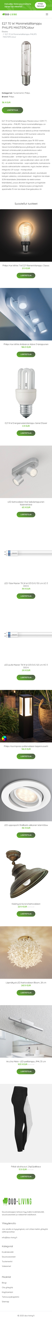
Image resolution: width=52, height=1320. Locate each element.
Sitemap (5, 1301)
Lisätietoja (12, 110)
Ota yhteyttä (7, 1287)
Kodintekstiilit (8, 1252)
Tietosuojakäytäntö (10, 1297)
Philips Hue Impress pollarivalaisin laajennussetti (26, 746)
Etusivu (5, 31)
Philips (27, 93)
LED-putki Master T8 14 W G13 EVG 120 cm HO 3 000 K (26, 666)
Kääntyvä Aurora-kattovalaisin (26, 904)
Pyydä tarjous (40, 5)
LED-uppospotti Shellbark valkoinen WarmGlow (26, 825)
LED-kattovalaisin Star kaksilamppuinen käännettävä (26, 503)
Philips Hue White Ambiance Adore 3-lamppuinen (26, 344)
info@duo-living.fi (9, 1237)
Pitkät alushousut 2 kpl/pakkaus (26, 1166)
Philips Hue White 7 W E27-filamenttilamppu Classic (26, 265)
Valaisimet (6, 1266)
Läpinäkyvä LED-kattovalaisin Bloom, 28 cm (26, 982)
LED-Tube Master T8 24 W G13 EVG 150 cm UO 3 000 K (26, 584)
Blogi (4, 1283)
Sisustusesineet (9, 1257)
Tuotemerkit (18, 93)
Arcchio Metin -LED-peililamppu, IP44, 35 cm (26, 1061)
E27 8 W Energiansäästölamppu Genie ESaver (26, 423)
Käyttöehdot (7, 1292)
